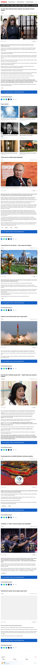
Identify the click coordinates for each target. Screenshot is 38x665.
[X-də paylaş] (9, 99)
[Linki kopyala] (16, 99)
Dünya (20, 5)
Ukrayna (16, 227)
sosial (11, 227)
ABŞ (2, 298)
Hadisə (2, 593)
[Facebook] (33, 5)
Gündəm (8, 5)
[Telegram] (34, 5)
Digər (27, 5)
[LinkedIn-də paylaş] (11, 99)
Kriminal (23, 5)
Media (16, 5)
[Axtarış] (36, 2)
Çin (2, 87)
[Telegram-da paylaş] (6, 99)
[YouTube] (36, 5)
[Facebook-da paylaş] (1, 99)
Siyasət (12, 5)
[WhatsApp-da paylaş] (4, 99)
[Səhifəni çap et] (13, 99)
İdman (2, 526)
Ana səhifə (3, 5)
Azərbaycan (4, 573)
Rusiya (6, 227)
